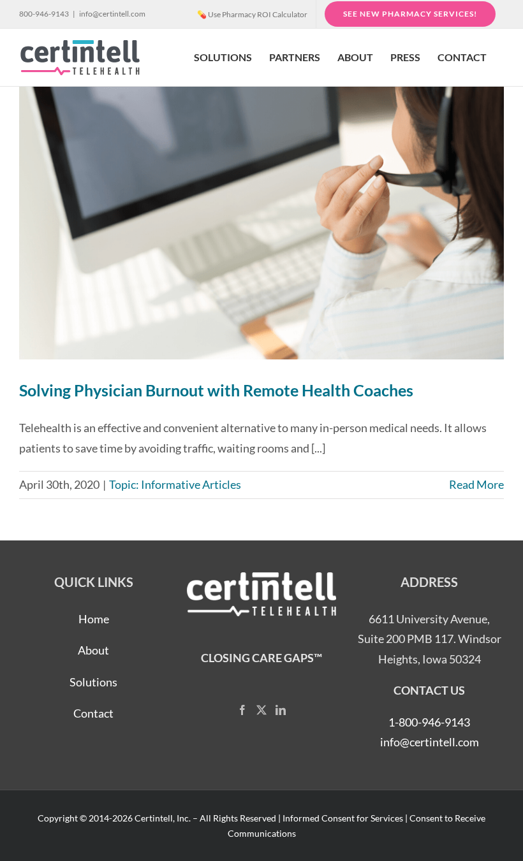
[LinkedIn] (281, 710)
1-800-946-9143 (429, 722)
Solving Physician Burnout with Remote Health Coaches (216, 390)
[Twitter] (261, 710)
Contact (93, 713)
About (93, 650)
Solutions (93, 682)
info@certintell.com (112, 13)
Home (93, 619)
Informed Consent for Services (343, 818)
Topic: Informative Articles (175, 484)
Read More (476, 484)
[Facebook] (242, 710)
